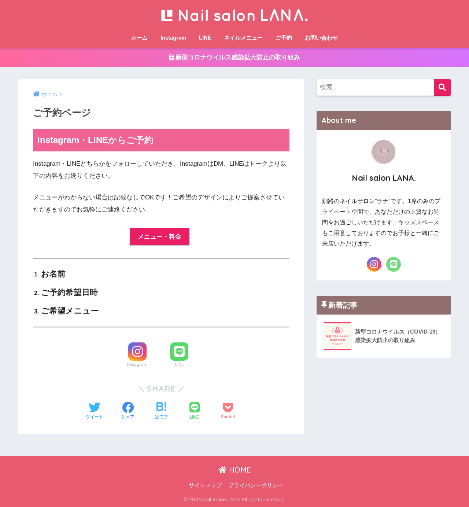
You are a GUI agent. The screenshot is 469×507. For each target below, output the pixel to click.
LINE (205, 37)
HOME (239, 469)
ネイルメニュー (243, 37)
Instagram (173, 37)
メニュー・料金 (159, 236)
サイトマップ (205, 485)
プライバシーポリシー (255, 485)
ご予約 (284, 37)
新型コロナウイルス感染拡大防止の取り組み (237, 57)
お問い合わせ (321, 37)
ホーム (139, 37)
